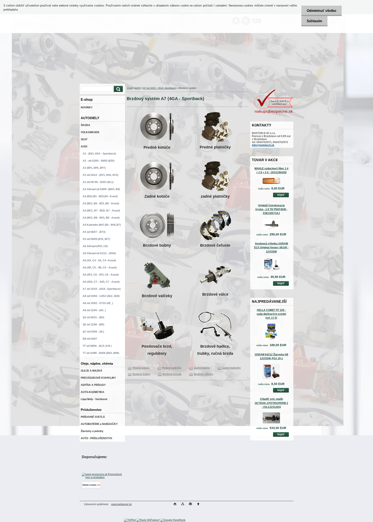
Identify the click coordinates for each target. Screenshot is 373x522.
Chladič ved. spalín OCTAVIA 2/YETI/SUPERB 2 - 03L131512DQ (271, 402)
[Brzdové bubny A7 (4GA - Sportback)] (157, 225)
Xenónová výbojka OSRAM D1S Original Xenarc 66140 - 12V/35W (271, 247)
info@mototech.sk (263, 145)
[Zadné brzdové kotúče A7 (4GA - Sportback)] (157, 176)
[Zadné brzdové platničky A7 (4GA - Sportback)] (215, 176)
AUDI (138, 88)
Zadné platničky (231, 367)
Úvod (129, 88)
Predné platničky (172, 367)
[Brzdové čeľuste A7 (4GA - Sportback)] (215, 225)
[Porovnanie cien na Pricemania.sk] (91, 487)
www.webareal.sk (121, 504)
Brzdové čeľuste (172, 374)
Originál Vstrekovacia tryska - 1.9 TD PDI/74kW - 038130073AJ (271, 209)
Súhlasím (314, 21)
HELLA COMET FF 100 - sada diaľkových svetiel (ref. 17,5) (271, 314)
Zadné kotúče (202, 367)
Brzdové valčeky (203, 374)
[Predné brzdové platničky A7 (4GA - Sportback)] (215, 127)
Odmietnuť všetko (321, 11)
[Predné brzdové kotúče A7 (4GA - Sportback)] (157, 140)
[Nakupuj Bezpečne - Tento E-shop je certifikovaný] (273, 113)
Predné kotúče (141, 367)
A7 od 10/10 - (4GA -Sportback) (159, 88)
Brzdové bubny (141, 374)
